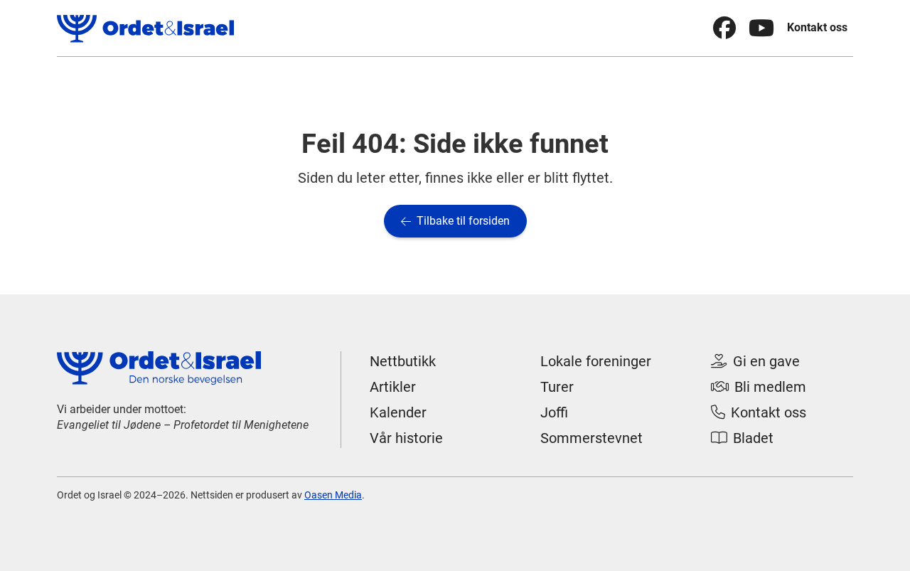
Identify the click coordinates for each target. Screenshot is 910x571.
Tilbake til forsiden (455, 221)
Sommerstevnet (591, 438)
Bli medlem (758, 386)
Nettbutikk (403, 361)
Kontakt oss (817, 27)
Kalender (398, 412)
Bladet (742, 438)
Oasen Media (333, 495)
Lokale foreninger (595, 361)
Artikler (393, 386)
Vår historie (406, 438)
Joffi (554, 412)
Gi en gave (755, 361)
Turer (557, 386)
